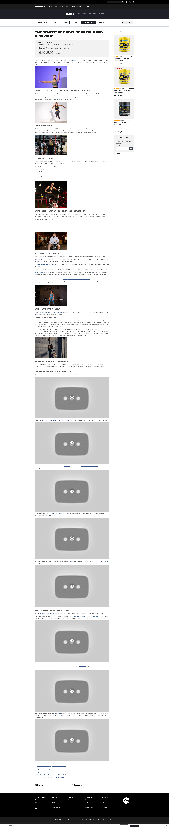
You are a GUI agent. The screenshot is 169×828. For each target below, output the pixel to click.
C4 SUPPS (46, 1)
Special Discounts (56, 807)
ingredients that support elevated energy (53, 374)
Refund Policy (105, 807)
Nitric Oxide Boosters (40, 272)
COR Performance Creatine (92, 616)
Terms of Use (67, 819)
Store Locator (55, 804)
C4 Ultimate (66, 513)
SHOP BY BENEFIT (65, 6)
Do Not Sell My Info (97, 819)
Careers (53, 802)
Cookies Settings (124, 825)
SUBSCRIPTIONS (77, 6)
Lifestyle (75, 22)
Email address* (119, 145)
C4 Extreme (67, 466)
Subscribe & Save (106, 802)
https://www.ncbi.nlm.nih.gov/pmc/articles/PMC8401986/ (51, 774)
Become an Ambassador (90, 799)
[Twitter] (121, 132)
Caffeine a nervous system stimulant (44, 264)
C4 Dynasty (71, 561)
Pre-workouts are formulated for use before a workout (49, 312)
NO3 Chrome (82, 666)
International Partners (90, 804)
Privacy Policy (82, 819)
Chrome (62, 664)
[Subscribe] (131, 148)
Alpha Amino (63, 613)
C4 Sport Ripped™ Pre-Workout (124, 90)
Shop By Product (53, 6)
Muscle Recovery (42, 175)
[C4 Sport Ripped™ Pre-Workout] (124, 77)
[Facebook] (115, 132)
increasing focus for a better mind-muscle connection (76, 279)
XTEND (52, 1)
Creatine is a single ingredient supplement (45, 93)
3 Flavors (121, 60)
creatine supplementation (69, 320)
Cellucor (37, 1)
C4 (41, 1)
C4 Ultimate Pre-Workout (122, 122)
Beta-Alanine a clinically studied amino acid (46, 259)
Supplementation (88, 22)
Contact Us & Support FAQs (108, 804)
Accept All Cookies (134, 825)
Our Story (54, 799)
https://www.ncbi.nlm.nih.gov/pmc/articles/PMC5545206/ (51, 766)
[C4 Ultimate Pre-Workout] (124, 109)
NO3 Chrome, (54, 613)
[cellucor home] (40, 6)
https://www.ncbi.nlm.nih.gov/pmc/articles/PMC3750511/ (51, 769)
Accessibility (89, 819)
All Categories (42, 22)
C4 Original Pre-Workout (121, 58)
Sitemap (112, 819)
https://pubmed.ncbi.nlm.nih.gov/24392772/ (48, 772)
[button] (133, 2)
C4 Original (66, 420)
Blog (69, 799)
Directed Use (106, 819)
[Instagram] (118, 132)
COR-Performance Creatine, (44, 613)
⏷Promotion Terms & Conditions (109, 810)
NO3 (59, 664)
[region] (84, 826)
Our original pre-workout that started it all (52, 420)
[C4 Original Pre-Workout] (124, 45)
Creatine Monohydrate (79, 616)
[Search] (122, 22)
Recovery (65, 22)
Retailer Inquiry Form (90, 807)
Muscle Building (41, 169)
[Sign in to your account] (130, 2)
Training (54, 22)
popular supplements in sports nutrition (68, 60)
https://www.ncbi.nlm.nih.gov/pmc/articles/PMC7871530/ (51, 777)
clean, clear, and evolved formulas (89, 466)
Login (103, 799)
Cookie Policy (74, 819)
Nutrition (102, 22)
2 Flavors (121, 92)
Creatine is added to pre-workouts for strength (83, 269)
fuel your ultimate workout (56, 513)
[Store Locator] (126, 2)
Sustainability (88, 802)
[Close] (166, 825)
